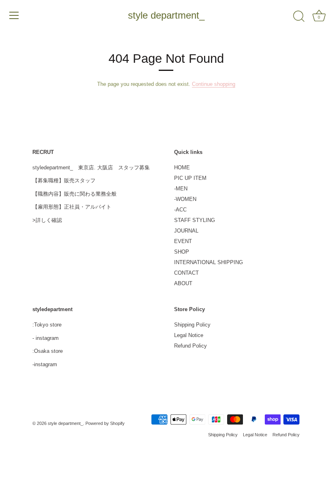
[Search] (299, 17)
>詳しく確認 (47, 220)
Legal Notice (188, 335)
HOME (182, 167)
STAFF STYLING (194, 220)
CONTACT (186, 273)
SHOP (181, 252)
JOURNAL (186, 231)
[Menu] (14, 15)
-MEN (180, 189)
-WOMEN (185, 199)
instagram (47, 338)
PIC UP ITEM (190, 178)
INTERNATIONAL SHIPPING (208, 262)
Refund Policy (190, 346)
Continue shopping (213, 84)
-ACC (180, 210)
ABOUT (183, 283)
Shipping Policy (192, 325)
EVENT (183, 241)
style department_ (166, 15)
